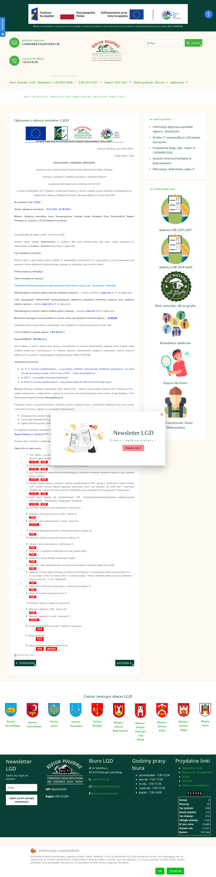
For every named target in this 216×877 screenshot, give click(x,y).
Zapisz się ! (133, 448)
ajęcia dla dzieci (176, 383)
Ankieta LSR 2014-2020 (175, 267)
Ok (160, 871)
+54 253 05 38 (30, 62)
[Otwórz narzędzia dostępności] (209, 14)
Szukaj (195, 43)
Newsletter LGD (192, 768)
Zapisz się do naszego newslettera (21, 799)
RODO (186, 777)
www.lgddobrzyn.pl (54, 397)
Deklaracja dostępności (197, 772)
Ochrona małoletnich (195, 785)
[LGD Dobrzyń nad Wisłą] (107, 50)
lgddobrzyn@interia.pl (41, 44)
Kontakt (187, 781)
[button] (65, 82)
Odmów (175, 871)
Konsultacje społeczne (175, 343)
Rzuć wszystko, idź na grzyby (175, 305)
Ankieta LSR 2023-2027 (175, 230)
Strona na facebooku (104, 793)
